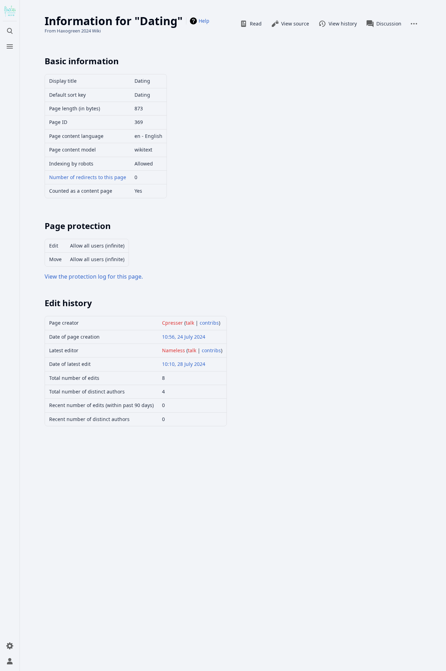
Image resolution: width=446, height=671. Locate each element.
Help (204, 20)
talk (190, 322)
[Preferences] (10, 646)
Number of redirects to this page (87, 177)
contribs (209, 322)
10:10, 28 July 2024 (183, 364)
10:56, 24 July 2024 (183, 336)
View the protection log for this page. (94, 276)
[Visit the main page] (10, 11)
